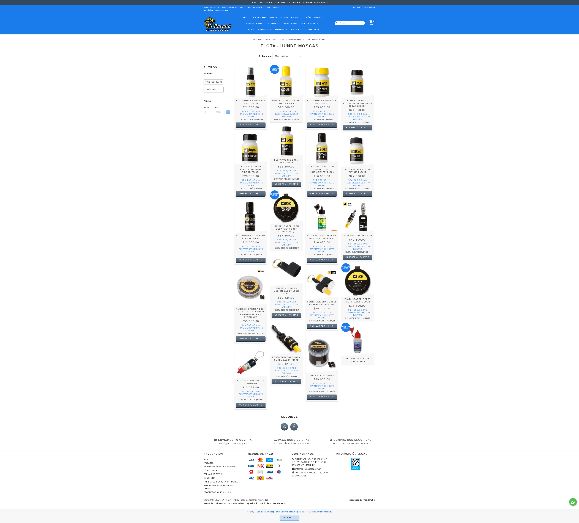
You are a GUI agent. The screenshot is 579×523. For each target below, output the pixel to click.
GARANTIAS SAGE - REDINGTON (286, 17)
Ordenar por (265, 56)
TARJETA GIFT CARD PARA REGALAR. (302, 23)
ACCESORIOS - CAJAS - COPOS (271, 40)
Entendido (289, 518)
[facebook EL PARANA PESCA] (294, 427)
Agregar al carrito (322, 397)
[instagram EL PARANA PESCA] (284, 427)
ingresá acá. (251, 503)
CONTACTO (274, 23)
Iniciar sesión (369, 7)
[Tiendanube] (362, 501)
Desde (206, 107)
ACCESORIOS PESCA (294, 40)
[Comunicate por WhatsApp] (573, 502)
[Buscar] (336, 23)
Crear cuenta (356, 7)
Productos (259, 17)
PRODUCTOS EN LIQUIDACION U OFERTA (267, 29)
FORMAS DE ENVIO (255, 23)
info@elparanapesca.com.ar (216, 10)
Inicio (245, 17)
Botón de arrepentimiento (273, 503)
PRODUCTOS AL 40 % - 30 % (305, 29)
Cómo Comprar (314, 17)
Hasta (217, 107)
